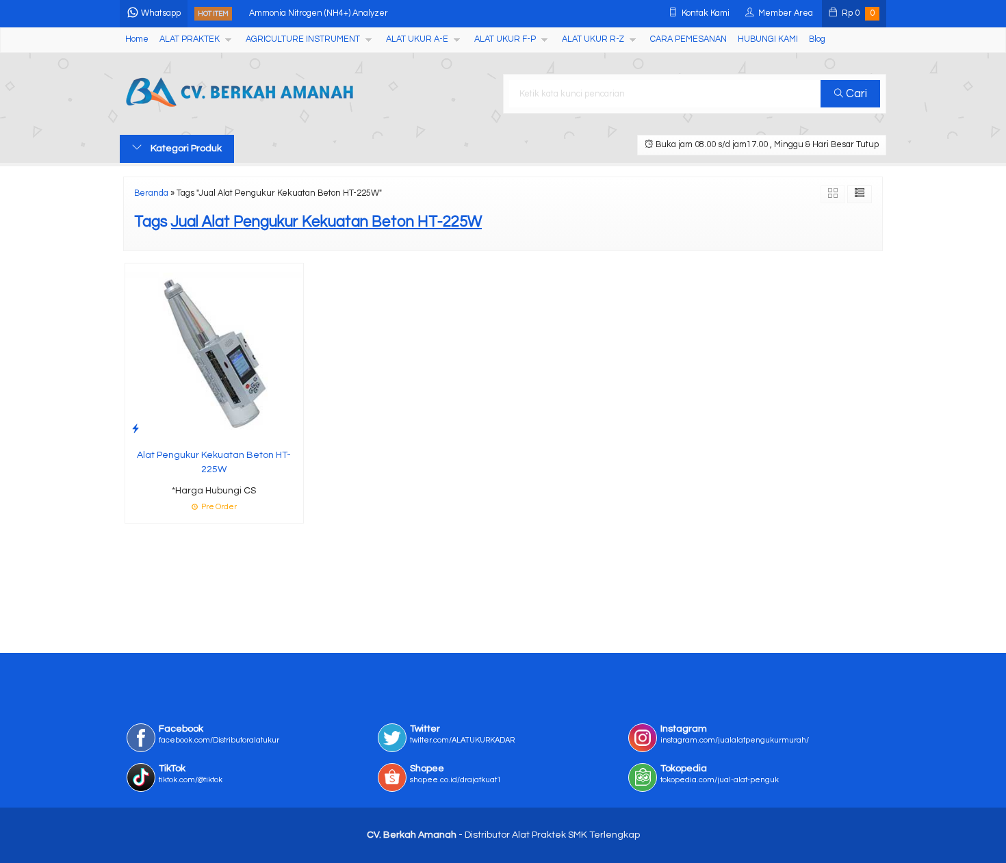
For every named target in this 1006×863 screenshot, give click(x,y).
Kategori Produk (185, 148)
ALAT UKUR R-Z (593, 39)
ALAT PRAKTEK (189, 39)
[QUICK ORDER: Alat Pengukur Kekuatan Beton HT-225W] (135, 428)
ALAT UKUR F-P (505, 39)
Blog (817, 39)
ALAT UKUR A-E (417, 39)
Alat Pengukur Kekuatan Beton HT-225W (214, 462)
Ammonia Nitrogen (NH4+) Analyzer (318, 13)
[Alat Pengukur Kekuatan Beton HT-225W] (214, 352)
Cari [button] (855, 94)
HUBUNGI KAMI (768, 39)
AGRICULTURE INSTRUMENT (303, 39)
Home (137, 39)
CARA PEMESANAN (688, 39)
